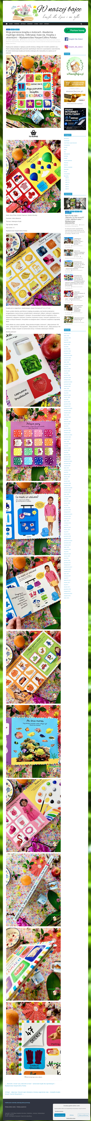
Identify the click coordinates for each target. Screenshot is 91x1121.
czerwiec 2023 (67, 417)
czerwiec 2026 (67, 337)
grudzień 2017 (67, 562)
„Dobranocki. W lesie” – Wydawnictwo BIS (79, 318)
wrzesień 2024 (67, 384)
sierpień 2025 (67, 360)
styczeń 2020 (67, 507)
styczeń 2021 (67, 481)
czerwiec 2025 (67, 364)
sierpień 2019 (67, 518)
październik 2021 (68, 461)
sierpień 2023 (67, 412)
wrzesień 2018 (67, 542)
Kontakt (46, 23)
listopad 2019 (67, 512)
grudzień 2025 (67, 351)
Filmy (65, 149)
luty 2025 (66, 373)
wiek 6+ (67, 186)
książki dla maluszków (45, 41)
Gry (65, 151)
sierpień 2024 (67, 386)
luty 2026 (66, 346)
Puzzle (65, 171)
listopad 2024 (67, 379)
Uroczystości (67, 173)
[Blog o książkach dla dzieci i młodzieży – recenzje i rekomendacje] (6, 23)
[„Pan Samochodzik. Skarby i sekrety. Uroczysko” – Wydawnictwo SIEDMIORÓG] (68, 305)
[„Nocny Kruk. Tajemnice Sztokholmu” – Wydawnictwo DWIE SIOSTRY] (68, 250)
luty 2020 (66, 505)
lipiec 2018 (66, 547)
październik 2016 (68, 593)
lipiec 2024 (66, 388)
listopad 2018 (67, 538)
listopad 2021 (67, 459)
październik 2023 (68, 408)
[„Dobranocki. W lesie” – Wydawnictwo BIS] (68, 317)
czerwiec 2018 (67, 549)
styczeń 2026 (67, 348)
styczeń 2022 (67, 454)
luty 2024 (66, 399)
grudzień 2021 (67, 457)
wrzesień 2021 (67, 463)
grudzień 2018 (67, 536)
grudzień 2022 (67, 430)
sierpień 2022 (67, 439)
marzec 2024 (67, 397)
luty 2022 (66, 452)
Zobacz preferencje (83, 1115)
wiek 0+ (12, 29)
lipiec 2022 (66, 441)
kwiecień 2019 (67, 527)
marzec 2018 (67, 556)
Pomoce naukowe (68, 167)
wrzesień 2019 (67, 516)
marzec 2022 (67, 450)
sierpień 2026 (67, 333)
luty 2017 (66, 584)
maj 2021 (66, 472)
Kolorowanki (67, 154)
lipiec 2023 (66, 415)
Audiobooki (66, 140)
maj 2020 (66, 498)
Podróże (16, 23)
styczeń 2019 (67, 534)
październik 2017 (68, 567)
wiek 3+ (17, 29)
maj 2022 (66, 445)
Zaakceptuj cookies (59, 1115)
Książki (11, 23)
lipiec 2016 (66, 598)
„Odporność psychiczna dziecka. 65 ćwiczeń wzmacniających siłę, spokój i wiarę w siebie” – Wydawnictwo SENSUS (75, 295)
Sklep (41, 23)
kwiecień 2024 (67, 395)
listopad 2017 (67, 565)
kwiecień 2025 (67, 368)
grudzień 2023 (67, 404)
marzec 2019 (67, 529)
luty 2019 (66, 531)
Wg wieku (66, 176)
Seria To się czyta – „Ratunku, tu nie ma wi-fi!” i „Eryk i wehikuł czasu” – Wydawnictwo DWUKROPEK (74, 219)
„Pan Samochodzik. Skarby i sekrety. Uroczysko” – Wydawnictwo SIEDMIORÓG (78, 308)
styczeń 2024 (67, 401)
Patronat (30, 23)
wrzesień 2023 (67, 410)
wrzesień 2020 (67, 490)
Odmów (72, 1115)
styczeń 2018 (67, 560)
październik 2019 (68, 514)
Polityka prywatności (21, 1107)
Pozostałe (66, 169)
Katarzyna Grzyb (28, 41)
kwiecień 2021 (67, 474)
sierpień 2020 (67, 492)
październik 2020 (68, 487)
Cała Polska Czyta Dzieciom (70, 143)
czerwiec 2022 (67, 443)
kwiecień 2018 (67, 553)
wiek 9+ (67, 188)
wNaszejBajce (16, 39)
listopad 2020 (67, 485)
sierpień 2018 (67, 545)
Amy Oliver (22, 41)
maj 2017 (66, 578)
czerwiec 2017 (67, 576)
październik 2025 (68, 355)
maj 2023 (66, 419)
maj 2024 (66, 393)
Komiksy (66, 156)
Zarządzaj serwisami (59, 1111)
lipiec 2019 (66, 520)
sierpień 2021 (67, 465)
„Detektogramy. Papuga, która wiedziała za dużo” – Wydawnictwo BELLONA (79, 241)
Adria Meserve (24, 39)
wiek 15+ (67, 182)
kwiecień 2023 (67, 421)
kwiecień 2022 (67, 448)
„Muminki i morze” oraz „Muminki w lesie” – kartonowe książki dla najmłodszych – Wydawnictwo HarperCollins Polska (30, 1085)
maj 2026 (66, 340)
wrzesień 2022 (67, 437)
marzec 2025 (67, 371)
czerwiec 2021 (67, 470)
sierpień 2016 (67, 595)
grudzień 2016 (67, 589)
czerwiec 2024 (67, 390)
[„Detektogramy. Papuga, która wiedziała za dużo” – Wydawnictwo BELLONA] (68, 238)
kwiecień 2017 (67, 580)
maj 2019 (66, 525)
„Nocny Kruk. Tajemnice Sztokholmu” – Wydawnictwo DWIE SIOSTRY (79, 253)
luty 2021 (66, 479)
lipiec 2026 (66, 335)
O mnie (36, 23)
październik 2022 (68, 434)
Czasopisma (67, 145)
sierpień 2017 (67, 571)
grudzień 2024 (67, 377)
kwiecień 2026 (67, 342)
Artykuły (23, 23)
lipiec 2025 (66, 362)
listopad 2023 (67, 406)
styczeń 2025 (67, 375)
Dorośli (65, 147)
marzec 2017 (67, 582)
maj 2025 (66, 366)
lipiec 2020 (66, 494)
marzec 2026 (67, 344)
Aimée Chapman (31, 39)
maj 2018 (66, 551)
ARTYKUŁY (66, 138)
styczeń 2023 (67, 428)
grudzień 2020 (67, 483)
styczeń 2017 (67, 587)
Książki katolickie (68, 160)
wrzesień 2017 (67, 569)
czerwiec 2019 (67, 523)
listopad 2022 (67, 432)
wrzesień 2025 (67, 357)
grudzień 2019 (67, 509)
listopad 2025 (67, 353)
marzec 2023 (67, 423)
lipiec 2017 (66, 573)
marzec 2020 (67, 503)
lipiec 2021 (66, 468)
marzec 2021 (67, 476)
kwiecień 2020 (67, 501)
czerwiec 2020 (67, 496)
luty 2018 (66, 558)
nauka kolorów (13, 43)
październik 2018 (68, 540)
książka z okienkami (36, 41)
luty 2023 (66, 426)
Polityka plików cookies (70, 1118)
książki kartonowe (53, 41)
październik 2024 (68, 382)
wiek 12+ (67, 180)
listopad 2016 (67, 591)
